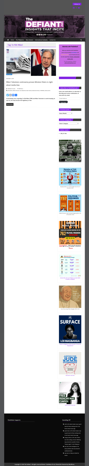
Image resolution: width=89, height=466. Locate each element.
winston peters (47, 90)
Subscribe (63, 102)
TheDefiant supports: (14, 420)
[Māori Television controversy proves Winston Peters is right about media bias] (31, 62)
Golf (65, 424)
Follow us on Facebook (67, 78)
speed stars (67, 430)
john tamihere (10, 90)
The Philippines (20, 40)
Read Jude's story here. (70, 375)
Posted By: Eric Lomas (11, 88)
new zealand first (23, 90)
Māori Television (16, 90)
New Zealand (29, 40)
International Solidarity (41, 40)
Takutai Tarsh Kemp (35, 90)
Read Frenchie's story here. (70, 405)
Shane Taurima (29, 90)
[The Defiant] (44, 26)
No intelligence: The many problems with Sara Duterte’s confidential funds (72, 448)
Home (12, 40)
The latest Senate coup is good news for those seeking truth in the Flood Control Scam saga (73, 426)
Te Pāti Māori (42, 90)
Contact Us (52, 40)
